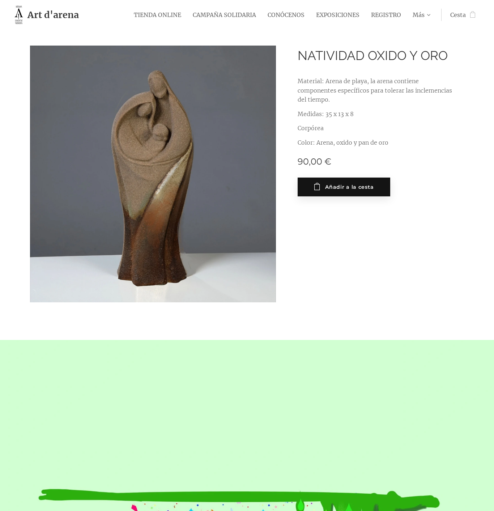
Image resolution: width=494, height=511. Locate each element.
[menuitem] (159, 15)
